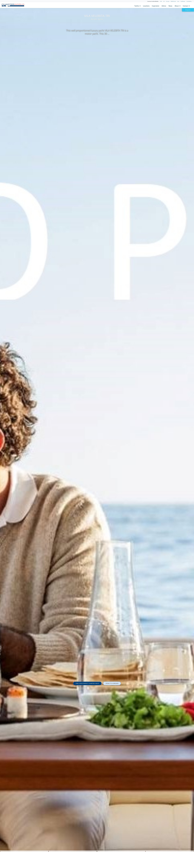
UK (164, 1)
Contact (185, 6)
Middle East (173, 1)
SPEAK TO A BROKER (112, 683)
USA (161, 1)
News (170, 6)
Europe (167, 1)
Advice (164, 6)
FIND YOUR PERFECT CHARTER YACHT (87, 683)
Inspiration (155, 6)
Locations (146, 6)
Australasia (189, 1)
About (177, 6)
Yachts (136, 6)
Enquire (187, 10)
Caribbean (183, 1)
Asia (178, 1)
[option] (97, 426)
